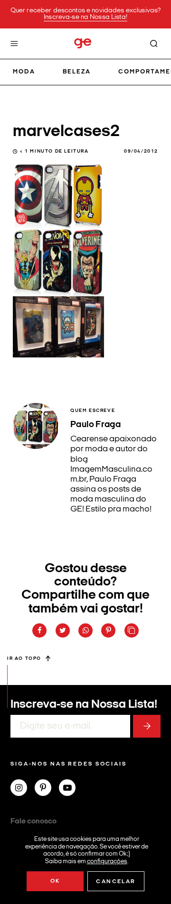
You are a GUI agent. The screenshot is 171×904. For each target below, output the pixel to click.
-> (147, 726)
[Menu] (14, 43)
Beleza (77, 72)
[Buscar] (154, 43)
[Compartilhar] (39, 630)
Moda (24, 72)
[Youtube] (71, 789)
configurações (107, 861)
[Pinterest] (47, 789)
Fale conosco (33, 821)
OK (55, 881)
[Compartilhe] (131, 630)
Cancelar (115, 882)
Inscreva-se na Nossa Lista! (85, 17)
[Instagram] (22, 789)
